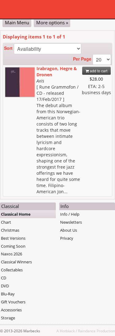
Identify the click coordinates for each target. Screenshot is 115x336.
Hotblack (67, 330)
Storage (8, 318)
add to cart (98, 70)
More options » (52, 22)
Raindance (87, 330)
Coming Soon (13, 246)
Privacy (66, 238)
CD (3, 278)
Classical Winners (16, 262)
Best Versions (13, 238)
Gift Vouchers (13, 302)
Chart (6, 222)
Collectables (12, 270)
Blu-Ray (8, 294)
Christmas (10, 230)
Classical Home (16, 214)
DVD (5, 286)
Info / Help (69, 214)
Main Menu (17, 22)
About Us (68, 230)
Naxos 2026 (11, 254)
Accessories (11, 310)
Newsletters (71, 222)
